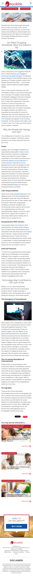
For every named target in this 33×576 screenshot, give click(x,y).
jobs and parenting (17, 194)
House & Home (16, 481)
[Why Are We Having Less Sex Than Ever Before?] (16, 17)
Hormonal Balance (15, 425)
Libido (15, 9)
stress (27, 152)
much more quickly (26, 232)
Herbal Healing (6, 425)
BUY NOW (17, 526)
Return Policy (7, 552)
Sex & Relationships (7, 9)
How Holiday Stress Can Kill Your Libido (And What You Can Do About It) (18, 439)
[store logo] (13, 4)
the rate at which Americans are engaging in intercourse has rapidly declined (16, 74)
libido (16, 185)
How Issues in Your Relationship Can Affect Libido (18, 467)
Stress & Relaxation (18, 427)
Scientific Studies (25, 9)
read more (25, 446)
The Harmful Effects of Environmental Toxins (15, 495)
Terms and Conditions (18, 552)
